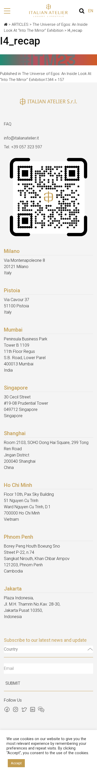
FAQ (7, 124)
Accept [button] (16, 763)
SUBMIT (12, 683)
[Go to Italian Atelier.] (6, 24)
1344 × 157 (54, 79)
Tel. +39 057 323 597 (23, 146)
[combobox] (48, 649)
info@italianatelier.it (21, 138)
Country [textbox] (11, 649)
